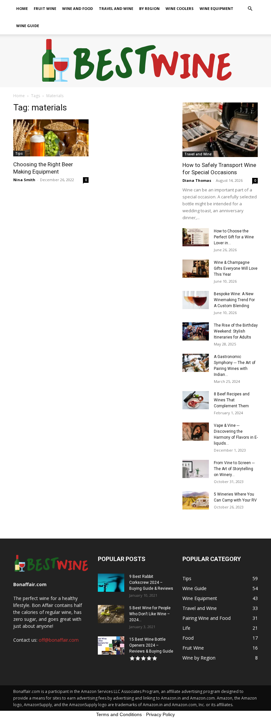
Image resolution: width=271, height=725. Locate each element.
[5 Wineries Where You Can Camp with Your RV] (195, 500)
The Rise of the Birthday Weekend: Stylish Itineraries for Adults (236, 331)
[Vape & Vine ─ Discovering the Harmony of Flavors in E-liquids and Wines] (195, 432)
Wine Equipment (216, 8)
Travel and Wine (116, 8)
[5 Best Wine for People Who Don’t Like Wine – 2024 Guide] (111, 614)
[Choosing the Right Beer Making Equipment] (51, 137)
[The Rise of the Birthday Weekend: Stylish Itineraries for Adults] (195, 331)
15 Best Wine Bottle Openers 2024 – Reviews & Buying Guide (151, 645)
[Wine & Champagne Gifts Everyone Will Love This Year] (195, 269)
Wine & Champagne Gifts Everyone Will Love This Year (235, 268)
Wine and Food (77, 8)
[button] (250, 9)
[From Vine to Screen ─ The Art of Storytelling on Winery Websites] (195, 469)
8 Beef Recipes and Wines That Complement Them (232, 400)
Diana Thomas (196, 180)
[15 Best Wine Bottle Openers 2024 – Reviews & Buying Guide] (111, 645)
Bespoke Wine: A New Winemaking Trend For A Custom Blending (234, 300)
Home (22, 8)
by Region (149, 8)
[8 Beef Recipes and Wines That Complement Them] (195, 400)
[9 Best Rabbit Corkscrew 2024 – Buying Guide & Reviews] (111, 583)
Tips (19, 153)
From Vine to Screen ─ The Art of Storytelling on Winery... (234, 469)
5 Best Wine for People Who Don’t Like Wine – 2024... (150, 614)
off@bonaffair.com (59, 640)
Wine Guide (27, 25)
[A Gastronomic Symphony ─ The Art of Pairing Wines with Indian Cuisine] (195, 363)
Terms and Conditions (119, 714)
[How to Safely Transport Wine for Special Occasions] (220, 129)
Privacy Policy (160, 714)
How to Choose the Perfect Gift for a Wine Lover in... (234, 237)
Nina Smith (24, 179)
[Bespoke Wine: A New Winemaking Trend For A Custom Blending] (195, 300)
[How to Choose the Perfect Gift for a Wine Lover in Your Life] (195, 237)
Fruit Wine (45, 8)
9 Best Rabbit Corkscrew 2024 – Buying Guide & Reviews (151, 582)
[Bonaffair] (135, 61)
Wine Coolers (180, 8)
